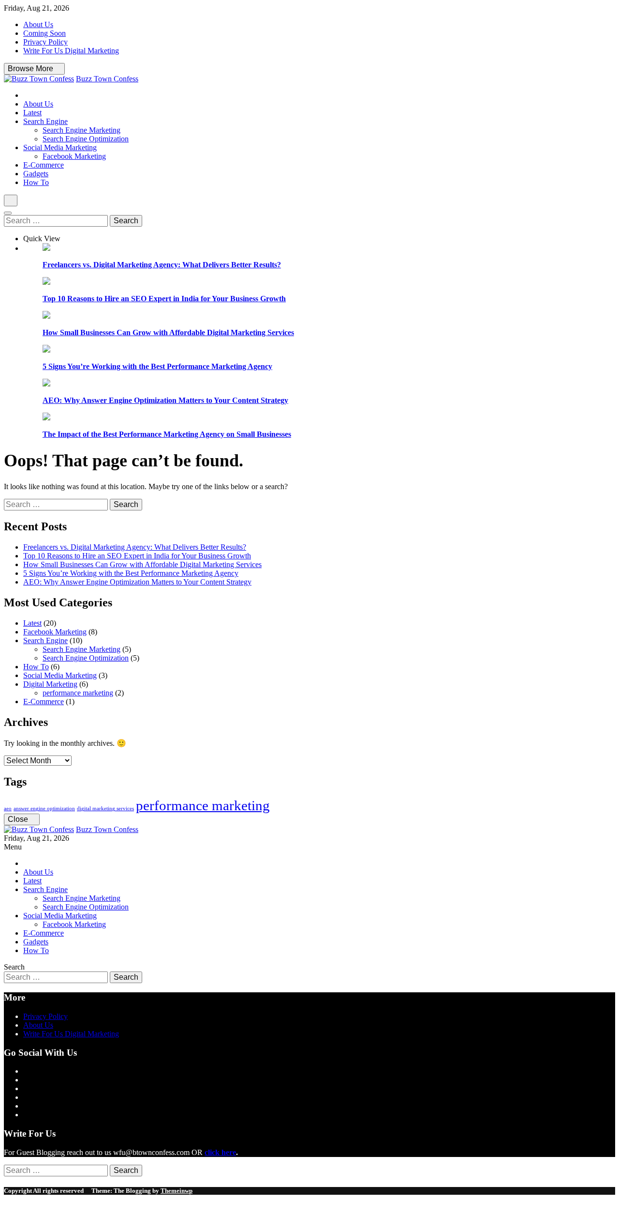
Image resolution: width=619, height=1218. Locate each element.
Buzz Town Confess (107, 79)
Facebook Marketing (74, 156)
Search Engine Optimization (86, 139)
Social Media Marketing (60, 147)
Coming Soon (44, 33)
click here (220, 1152)
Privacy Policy (45, 42)
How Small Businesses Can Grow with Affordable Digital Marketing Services (168, 332)
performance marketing (78, 693)
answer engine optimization (44, 808)
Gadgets (35, 174)
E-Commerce (43, 165)
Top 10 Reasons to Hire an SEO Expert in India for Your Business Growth (164, 298)
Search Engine (45, 121)
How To (36, 182)
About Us (38, 24)
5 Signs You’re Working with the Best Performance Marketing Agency (157, 366)
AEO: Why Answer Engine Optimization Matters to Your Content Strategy (165, 400)
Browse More (31, 68)
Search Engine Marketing (81, 130)
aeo (8, 808)
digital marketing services (105, 808)
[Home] (26, 95)
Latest (32, 112)
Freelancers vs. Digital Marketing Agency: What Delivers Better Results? (162, 265)
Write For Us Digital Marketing (71, 50)
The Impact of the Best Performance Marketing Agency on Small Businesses (167, 434)
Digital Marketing (50, 684)
